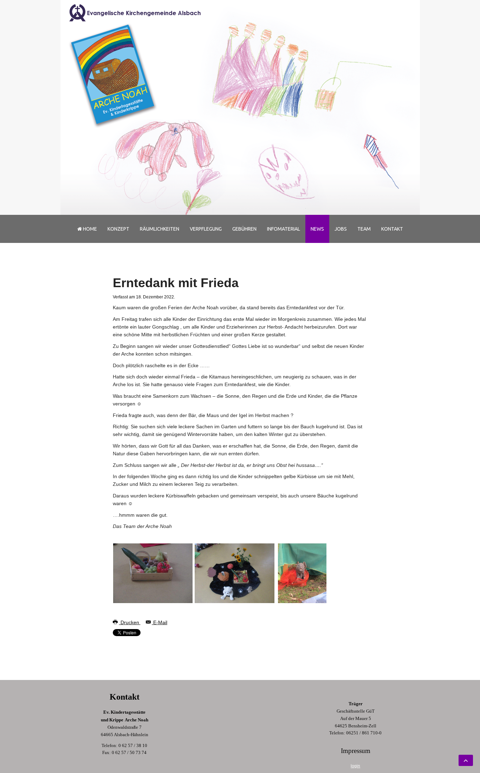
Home (89, 229)
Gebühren (244, 229)
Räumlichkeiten (159, 229)
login (355, 766)
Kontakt (392, 229)
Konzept (118, 229)
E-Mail (159, 622)
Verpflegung (206, 229)
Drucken (130, 622)
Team (364, 229)
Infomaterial (283, 229)
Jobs (341, 229)
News (317, 229)
